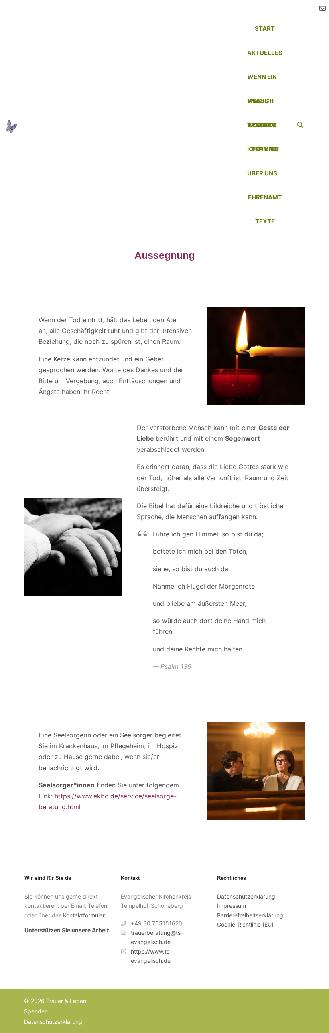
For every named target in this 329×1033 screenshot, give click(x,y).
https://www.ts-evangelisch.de (151, 956)
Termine (265, 149)
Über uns (262, 173)
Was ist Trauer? (261, 105)
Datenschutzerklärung (246, 896)
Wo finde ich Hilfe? (263, 129)
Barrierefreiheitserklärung (250, 915)
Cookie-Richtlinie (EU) (245, 924)
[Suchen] (300, 125)
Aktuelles (264, 53)
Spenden (36, 1011)
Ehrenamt (265, 197)
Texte (265, 221)
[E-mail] (322, 8)
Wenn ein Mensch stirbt (262, 81)
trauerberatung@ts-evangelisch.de (157, 937)
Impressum (231, 905)
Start (265, 28)
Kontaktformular (83, 915)
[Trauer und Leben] (11, 125)
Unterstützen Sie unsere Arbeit (66, 930)
